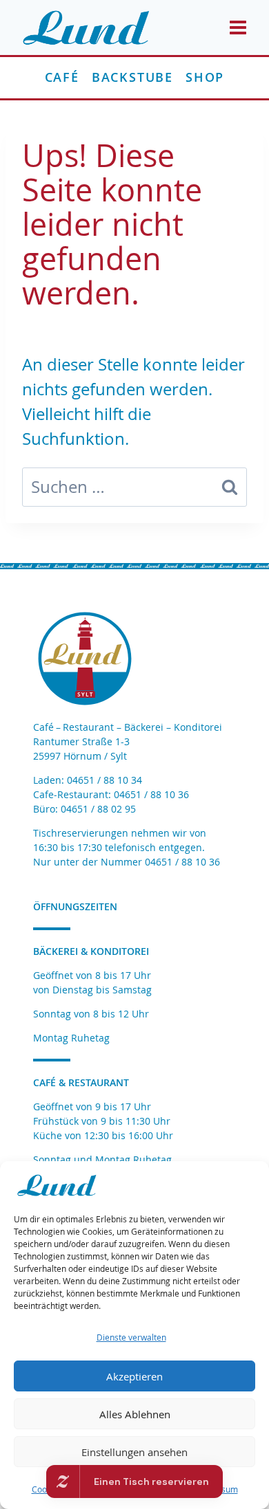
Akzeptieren (134, 1376)
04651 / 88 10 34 (104, 779)
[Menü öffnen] (237, 27)
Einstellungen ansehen (134, 1452)
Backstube (132, 77)
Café (62, 77)
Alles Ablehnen (134, 1414)
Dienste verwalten (131, 1337)
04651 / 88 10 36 (151, 794)
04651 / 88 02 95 (98, 808)
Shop (205, 77)
